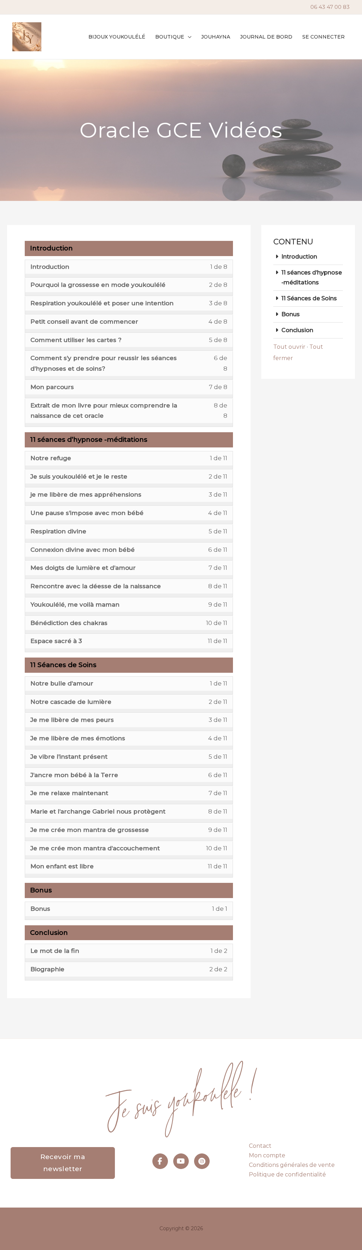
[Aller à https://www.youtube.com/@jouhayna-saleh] (181, 1161)
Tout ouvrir (289, 346)
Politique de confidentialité (287, 1174)
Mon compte (267, 1155)
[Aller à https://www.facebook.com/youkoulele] (160, 1161)
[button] (187, 36)
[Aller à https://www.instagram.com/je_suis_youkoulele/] (202, 1161)
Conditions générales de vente (292, 1165)
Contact (260, 1145)
